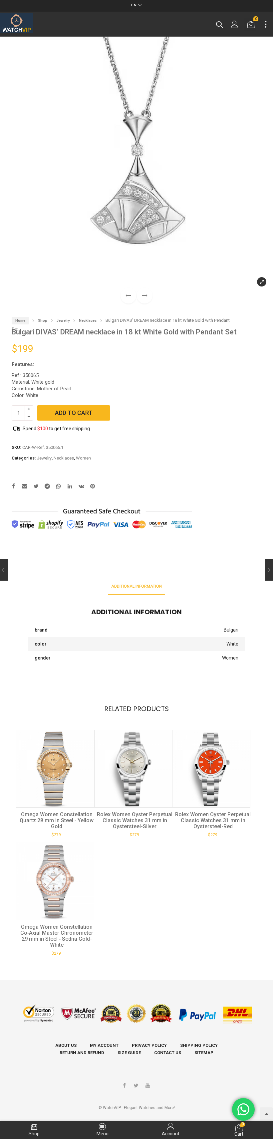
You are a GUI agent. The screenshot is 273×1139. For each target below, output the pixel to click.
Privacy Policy (149, 1045)
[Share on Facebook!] (13, 487)
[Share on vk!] (81, 487)
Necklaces (88, 320)
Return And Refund (82, 1052)
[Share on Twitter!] (36, 487)
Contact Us (167, 1052)
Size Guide (129, 1052)
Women (83, 458)
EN (134, 5)
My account (104, 1045)
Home (20, 320)
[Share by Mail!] (25, 487)
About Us (66, 1045)
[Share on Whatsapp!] (59, 487)
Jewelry (63, 320)
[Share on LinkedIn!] (70, 487)
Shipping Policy (199, 1045)
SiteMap (203, 1052)
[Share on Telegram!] (47, 487)
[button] (144, 295)
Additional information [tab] (136, 586)
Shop (42, 320)
